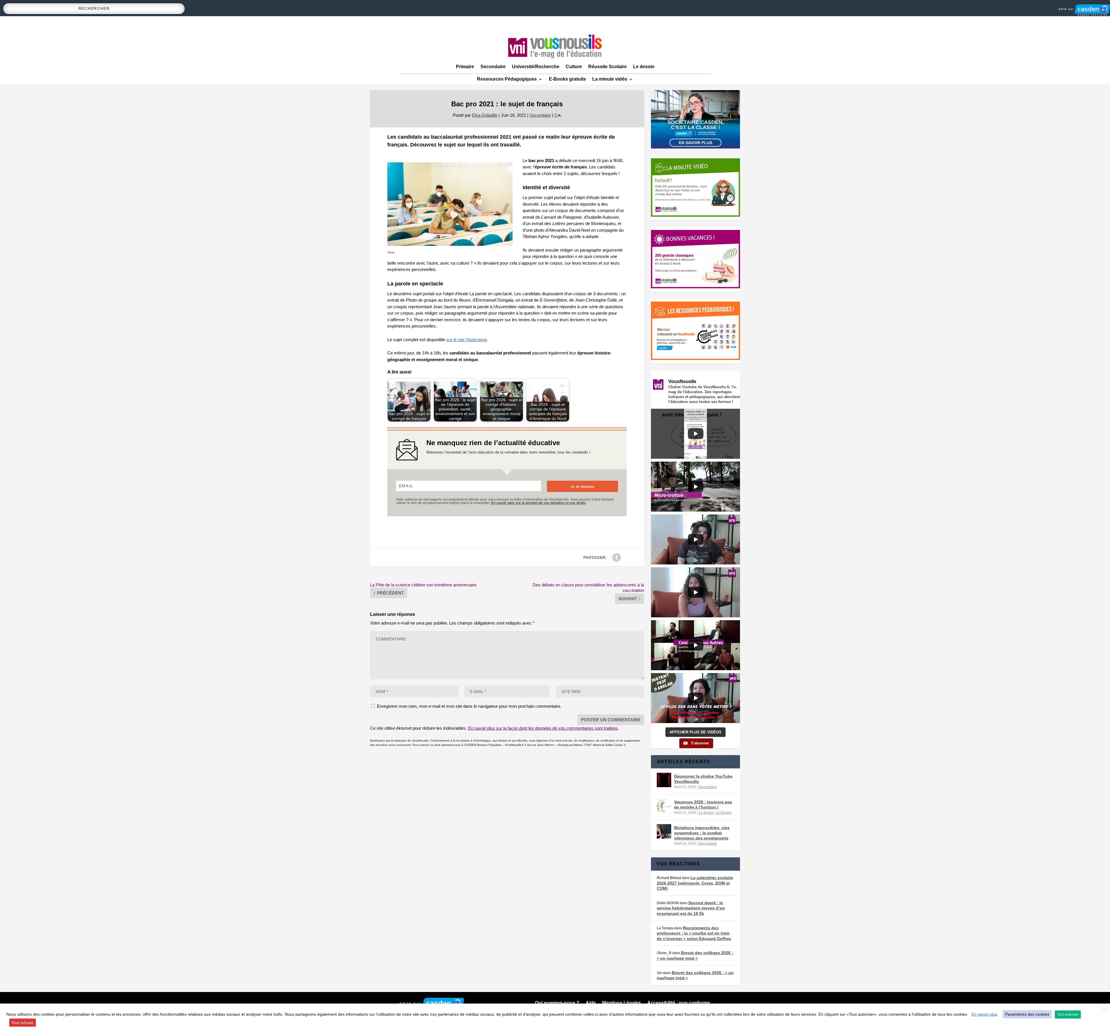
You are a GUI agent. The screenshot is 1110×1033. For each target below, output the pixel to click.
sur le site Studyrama (466, 339)
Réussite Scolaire (607, 66)
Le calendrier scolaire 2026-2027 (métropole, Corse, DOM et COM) (695, 883)
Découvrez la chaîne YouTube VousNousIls (703, 779)
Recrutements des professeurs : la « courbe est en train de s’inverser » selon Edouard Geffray (694, 933)
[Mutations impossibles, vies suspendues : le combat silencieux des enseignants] (664, 831)
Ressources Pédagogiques (507, 79)
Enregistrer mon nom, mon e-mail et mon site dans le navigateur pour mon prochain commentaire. (469, 706)
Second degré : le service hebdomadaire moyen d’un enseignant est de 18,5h (691, 908)
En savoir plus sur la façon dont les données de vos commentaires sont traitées (543, 728)
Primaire (465, 66)
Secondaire (493, 66)
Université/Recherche (535, 66)
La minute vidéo (609, 79)
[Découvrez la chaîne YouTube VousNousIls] (664, 780)
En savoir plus (695, 142)
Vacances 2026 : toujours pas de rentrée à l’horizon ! (703, 804)
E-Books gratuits (567, 79)
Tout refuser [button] (23, 1022)
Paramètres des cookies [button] (1027, 1014)
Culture (574, 66)
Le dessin (643, 66)
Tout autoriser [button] (1067, 1014)
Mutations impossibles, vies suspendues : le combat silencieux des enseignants (702, 832)
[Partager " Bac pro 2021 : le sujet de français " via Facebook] (616, 557)
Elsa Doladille (484, 115)
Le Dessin (724, 813)
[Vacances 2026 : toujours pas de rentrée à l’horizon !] (664, 805)
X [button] (1105, 1009)
